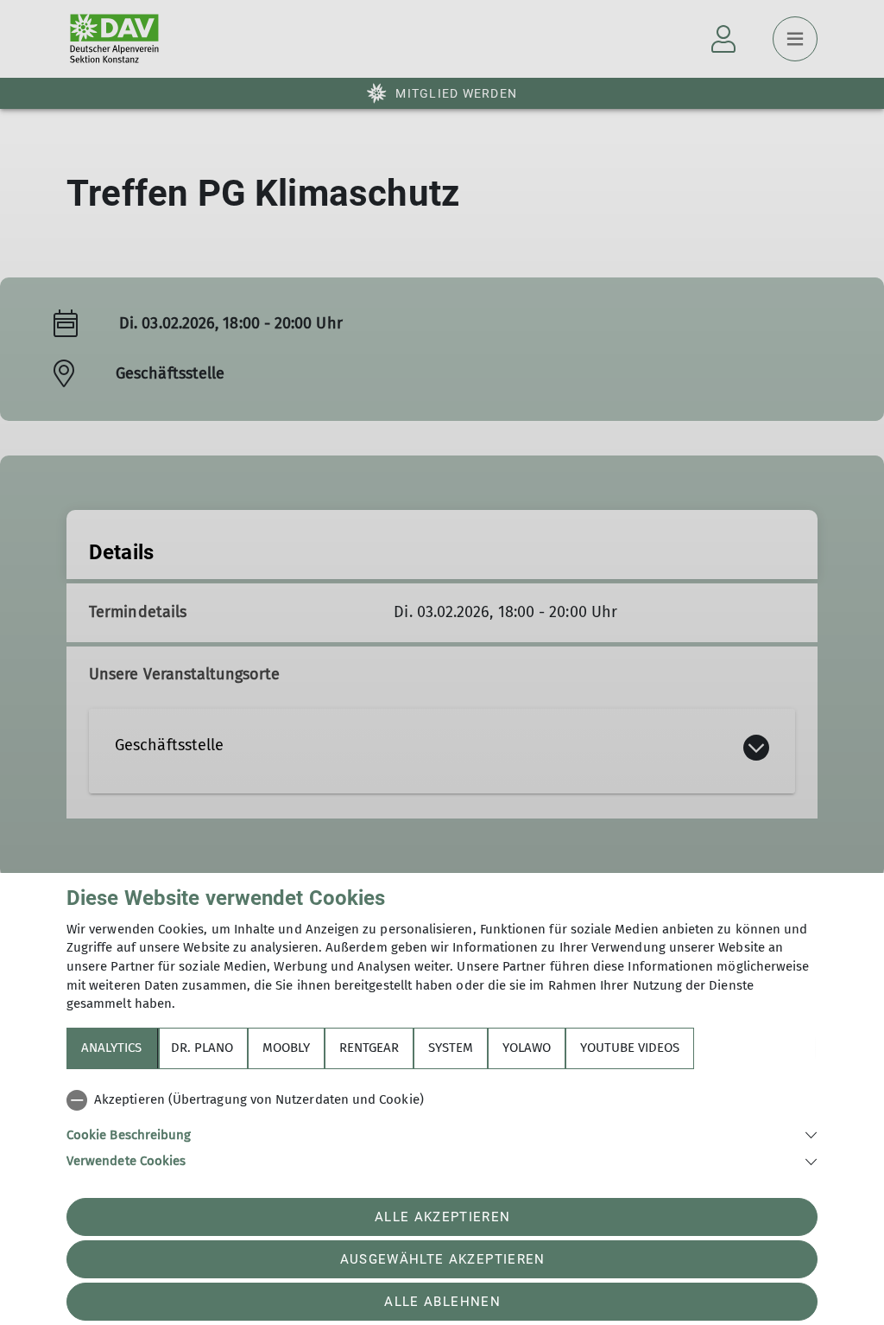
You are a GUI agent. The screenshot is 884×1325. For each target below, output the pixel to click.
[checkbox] (442, 1100)
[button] (442, 1133)
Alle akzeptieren (442, 1217)
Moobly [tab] (286, 1047)
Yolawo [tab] (526, 1047)
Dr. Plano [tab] (202, 1047)
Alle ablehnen (442, 1301)
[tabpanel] (442, 1127)
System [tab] (450, 1047)
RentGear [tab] (369, 1047)
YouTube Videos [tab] (629, 1047)
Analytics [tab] (111, 1047)
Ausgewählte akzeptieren (443, 1259)
